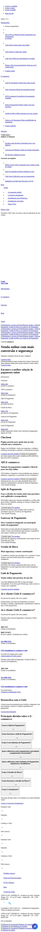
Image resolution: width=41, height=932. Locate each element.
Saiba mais (4, 384)
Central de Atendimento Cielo (11, 692)
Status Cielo (12, 204)
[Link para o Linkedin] (25, 924)
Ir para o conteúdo (11, 6)
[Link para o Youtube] (19, 926)
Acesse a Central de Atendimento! (12, 803)
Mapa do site (9, 13)
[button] (4, 19)
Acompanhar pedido (14, 192)
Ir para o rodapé (10, 10)
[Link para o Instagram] (25, 928)
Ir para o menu (10, 8)
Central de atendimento (15, 195)
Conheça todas (6, 359)
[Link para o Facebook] (9, 924)
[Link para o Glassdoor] (9, 928)
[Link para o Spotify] (8, 930)
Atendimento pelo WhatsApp (17, 198)
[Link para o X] (6, 926)
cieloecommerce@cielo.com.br (11, 656)
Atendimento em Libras (16, 201)
